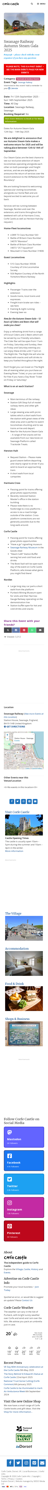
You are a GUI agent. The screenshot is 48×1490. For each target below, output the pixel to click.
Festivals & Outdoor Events (28, 79)
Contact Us (27, 1300)
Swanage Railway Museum (24, 547)
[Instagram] (23, 801)
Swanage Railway (25, 82)
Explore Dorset (7, 1481)
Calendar (14, 88)
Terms (3, 1479)
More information (14, 851)
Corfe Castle (11, 4)
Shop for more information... (18, 1411)
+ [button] (7, 734)
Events (17, 740)
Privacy (11, 1479)
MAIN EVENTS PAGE (24, 69)
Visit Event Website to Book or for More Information (24, 120)
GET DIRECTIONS (15, 726)
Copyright (36, 1476)
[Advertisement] (24, 675)
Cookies (19, 1479)
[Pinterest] (29, 801)
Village (19, 1269)
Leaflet (27, 768)
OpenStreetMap (37, 768)
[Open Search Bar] (32, 4)
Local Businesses (30, 1471)
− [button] (7, 738)
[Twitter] (17, 801)
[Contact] (35, 801)
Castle (27, 1269)
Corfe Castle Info (23, 1476)
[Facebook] (11, 801)
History (34, 1269)
